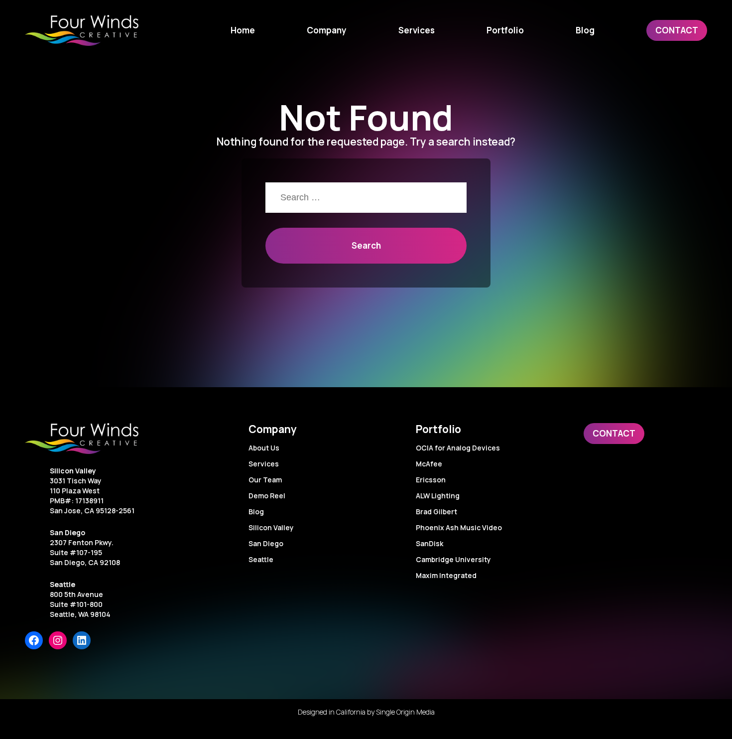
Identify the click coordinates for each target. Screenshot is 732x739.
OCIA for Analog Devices (458, 447)
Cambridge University (453, 559)
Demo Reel (266, 495)
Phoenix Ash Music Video (459, 527)
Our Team (265, 479)
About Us (263, 447)
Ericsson (431, 479)
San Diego (67, 532)
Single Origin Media (405, 712)
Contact (614, 433)
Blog (256, 511)
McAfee (429, 463)
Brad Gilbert (436, 511)
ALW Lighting (438, 495)
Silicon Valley (73, 470)
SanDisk (429, 543)
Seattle (62, 584)
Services (263, 463)
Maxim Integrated (446, 575)
